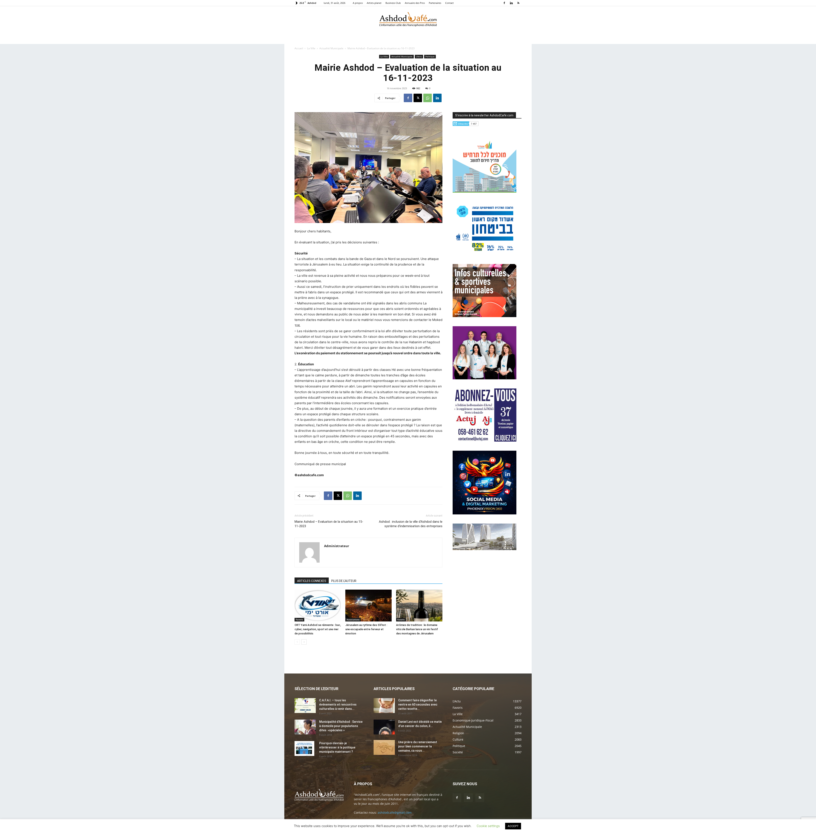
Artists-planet (374, 2)
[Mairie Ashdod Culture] (484, 316)
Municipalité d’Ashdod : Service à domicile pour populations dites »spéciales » (341, 726)
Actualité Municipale (331, 48)
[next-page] (304, 642)
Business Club (393, 2)
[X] (418, 98)
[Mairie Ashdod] (484, 254)
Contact (449, 2)
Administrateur (336, 546)
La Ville (311, 48)
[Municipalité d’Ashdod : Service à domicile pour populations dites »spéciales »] (305, 727)
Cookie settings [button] (488, 826)
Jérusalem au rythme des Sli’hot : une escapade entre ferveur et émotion (366, 629)
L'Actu (419, 56)
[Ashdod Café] (408, 20)
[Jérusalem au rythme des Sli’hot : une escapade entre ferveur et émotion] (368, 605)
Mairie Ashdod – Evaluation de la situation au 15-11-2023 (329, 524)
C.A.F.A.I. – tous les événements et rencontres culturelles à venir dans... (338, 704)
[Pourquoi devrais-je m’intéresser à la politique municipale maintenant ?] (304, 748)
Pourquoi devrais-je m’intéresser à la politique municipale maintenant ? (337, 747)
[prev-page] (297, 642)
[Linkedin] (511, 3)
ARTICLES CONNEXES (311, 581)
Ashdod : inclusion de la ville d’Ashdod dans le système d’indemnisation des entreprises (410, 524)
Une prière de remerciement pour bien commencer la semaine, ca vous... (417, 746)
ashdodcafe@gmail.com (395, 812)
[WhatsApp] (427, 98)
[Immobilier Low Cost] (484, 549)
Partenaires (435, 2)
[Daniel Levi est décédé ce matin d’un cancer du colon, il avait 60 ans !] (384, 727)
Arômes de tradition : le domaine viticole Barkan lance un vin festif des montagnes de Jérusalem (417, 629)
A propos (358, 2)
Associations (353, 619)
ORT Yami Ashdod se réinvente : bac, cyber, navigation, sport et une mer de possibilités (318, 629)
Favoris (299, 619)
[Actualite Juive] (484, 440)
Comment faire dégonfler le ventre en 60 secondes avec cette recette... (417, 704)
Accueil (299, 48)
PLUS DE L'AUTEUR (343, 581)
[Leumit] (484, 378)
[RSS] (518, 3)
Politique (430, 56)
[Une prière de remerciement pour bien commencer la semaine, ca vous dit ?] (384, 747)
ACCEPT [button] (513, 826)
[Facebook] (504, 3)
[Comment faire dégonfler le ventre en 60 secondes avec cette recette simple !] (384, 705)
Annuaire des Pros (415, 2)
